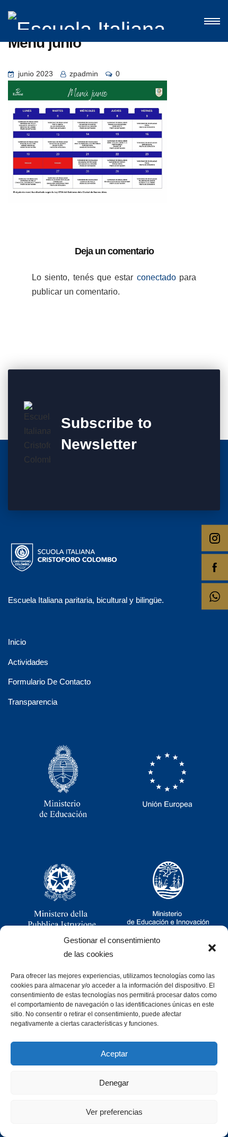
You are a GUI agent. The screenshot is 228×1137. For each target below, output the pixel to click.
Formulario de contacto (49, 681)
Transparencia (32, 701)
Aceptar (114, 1053)
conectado (156, 277)
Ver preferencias (114, 1111)
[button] (212, 947)
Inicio (17, 641)
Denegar (114, 1082)
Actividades (28, 662)
